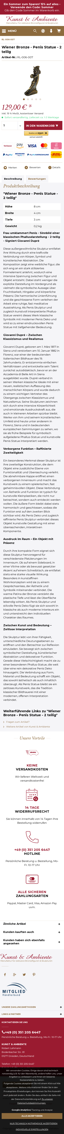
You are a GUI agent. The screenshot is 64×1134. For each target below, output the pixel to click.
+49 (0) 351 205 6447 (32, 850)
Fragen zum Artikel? (18, 721)
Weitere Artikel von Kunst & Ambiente (28, 726)
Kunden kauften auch (18, 932)
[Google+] (14, 975)
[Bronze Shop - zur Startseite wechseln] (32, 19)
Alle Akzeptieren (32, 1116)
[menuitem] (9, 31)
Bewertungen (37, 178)
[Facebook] (5, 975)
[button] (36, 134)
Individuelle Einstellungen (32, 1129)
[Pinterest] (34, 975)
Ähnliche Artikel (14, 923)
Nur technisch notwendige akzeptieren (33, 1123)
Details (56, 167)
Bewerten (35, 167)
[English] (43, 31)
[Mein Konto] (51, 31)
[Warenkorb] (59, 31)
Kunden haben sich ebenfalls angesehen (24, 942)
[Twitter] (24, 975)
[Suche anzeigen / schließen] (35, 31)
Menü (12, 31)
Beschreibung (13, 178)
